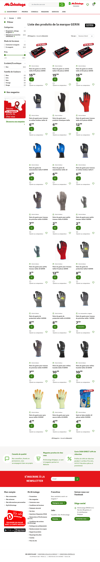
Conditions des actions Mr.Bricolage (36, 522)
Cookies (31, 538)
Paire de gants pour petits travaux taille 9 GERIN (85, 218)
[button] (93, 4)
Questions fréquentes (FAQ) (38, 514)
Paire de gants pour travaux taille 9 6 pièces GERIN (62, 268)
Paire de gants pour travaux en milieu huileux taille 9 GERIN (85, 170)
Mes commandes (11, 496)
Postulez (55, 519)
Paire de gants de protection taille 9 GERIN (37, 317)
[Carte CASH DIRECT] (69, 458)
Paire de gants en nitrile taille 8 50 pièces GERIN (37, 70)
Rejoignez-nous (57, 503)
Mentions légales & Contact (48, 554)
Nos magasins (33, 499)
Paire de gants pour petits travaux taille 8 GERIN (61, 218)
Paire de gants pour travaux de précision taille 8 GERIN (38, 367)
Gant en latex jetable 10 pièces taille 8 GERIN (84, 416)
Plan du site (33, 541)
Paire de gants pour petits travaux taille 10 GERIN (38, 268)
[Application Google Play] (9, 530)
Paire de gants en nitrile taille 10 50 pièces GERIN (84, 70)
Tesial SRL (67, 556)
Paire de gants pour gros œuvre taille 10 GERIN (61, 416)
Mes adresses (10, 499)
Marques (11, 18)
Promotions (33, 496)
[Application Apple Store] (20, 530)
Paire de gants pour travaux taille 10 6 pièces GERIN (85, 119)
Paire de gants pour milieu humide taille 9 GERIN (62, 367)
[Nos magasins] (15, 107)
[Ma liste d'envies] (87, 4)
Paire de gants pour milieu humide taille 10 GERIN (85, 367)
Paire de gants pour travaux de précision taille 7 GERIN (85, 317)
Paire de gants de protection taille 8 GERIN (84, 268)
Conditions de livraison (36, 505)
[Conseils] (7, 458)
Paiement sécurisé (35, 508)
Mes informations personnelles (15, 502)
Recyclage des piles (35, 535)
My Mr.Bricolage (11, 505)
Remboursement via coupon (38, 529)
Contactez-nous (34, 502)
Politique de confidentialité (38, 526)
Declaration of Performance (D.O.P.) (37, 518)
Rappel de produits (35, 532)
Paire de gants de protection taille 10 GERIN (61, 317)
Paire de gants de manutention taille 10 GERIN (60, 170)
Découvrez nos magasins (15, 121)
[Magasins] (38, 458)
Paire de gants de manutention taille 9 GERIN (38, 169)
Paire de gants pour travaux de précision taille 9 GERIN (38, 218)
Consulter (81, 327)
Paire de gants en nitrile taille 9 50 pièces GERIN (61, 70)
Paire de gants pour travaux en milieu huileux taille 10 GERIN (38, 120)
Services (32, 511)
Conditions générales (67, 554)
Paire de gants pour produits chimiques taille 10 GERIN (61, 120)
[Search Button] (62, 5)
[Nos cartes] (15, 517)
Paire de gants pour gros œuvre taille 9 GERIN (37, 416)
